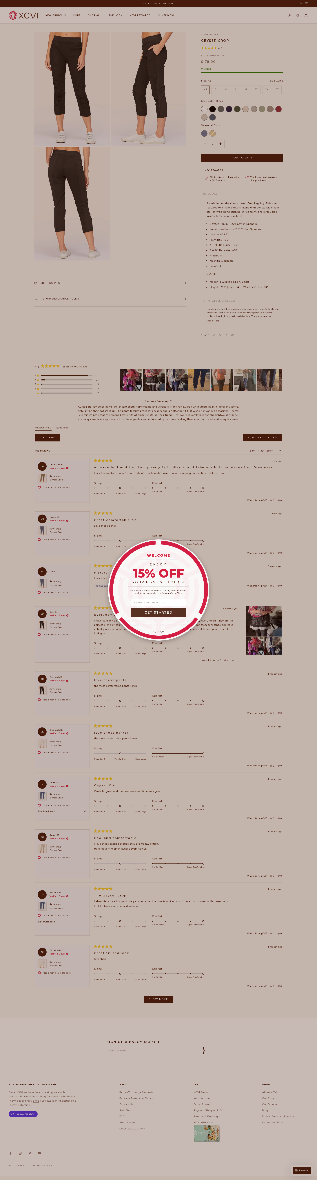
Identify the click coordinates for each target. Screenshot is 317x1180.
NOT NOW (159, 631)
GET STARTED (158, 613)
